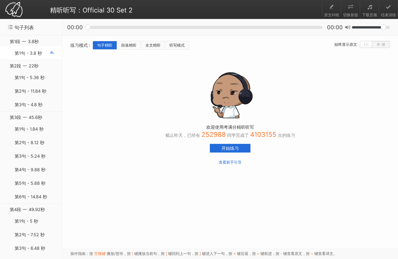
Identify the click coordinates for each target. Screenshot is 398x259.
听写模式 (177, 45)
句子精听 (104, 45)
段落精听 (128, 45)
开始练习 (230, 148)
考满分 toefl (13, 10)
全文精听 (153, 45)
